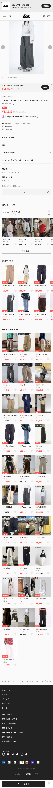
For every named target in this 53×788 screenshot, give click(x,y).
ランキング (6, 703)
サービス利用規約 (9, 723)
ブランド (5, 699)
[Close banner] (2, 2)
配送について (17, 186)
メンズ (4, 694)
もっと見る (26, 250)
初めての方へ (7, 714)
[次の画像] (50, 47)
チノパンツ (15, 172)
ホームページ (5, 681)
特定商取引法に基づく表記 (12, 732)
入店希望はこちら (9, 741)
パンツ (4, 172)
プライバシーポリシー (10, 719)
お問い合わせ (6, 186)
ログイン (17, 123)
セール (4, 708)
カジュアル (5, 180)
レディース (6, 690)
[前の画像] (3, 47)
